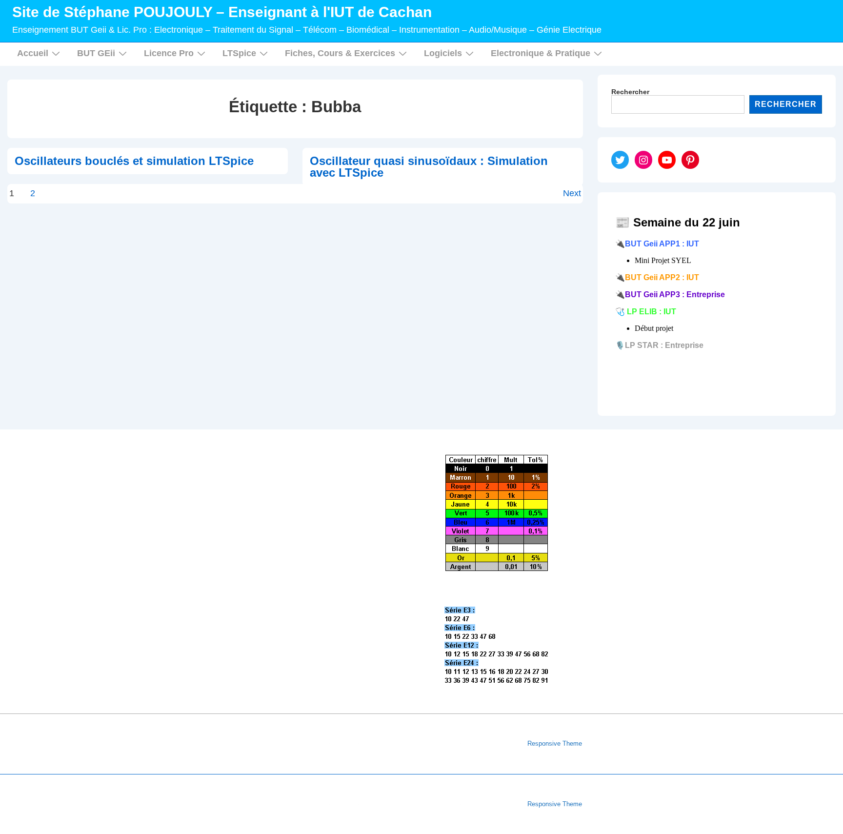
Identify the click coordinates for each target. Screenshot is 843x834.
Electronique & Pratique (540, 53)
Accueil (32, 53)
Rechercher (630, 92)
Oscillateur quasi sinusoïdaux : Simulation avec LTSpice (429, 166)
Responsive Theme (554, 743)
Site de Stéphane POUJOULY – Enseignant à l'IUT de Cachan (222, 12)
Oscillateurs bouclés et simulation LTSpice (134, 160)
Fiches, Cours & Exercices (340, 53)
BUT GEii (96, 53)
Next (572, 193)
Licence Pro (169, 53)
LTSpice (239, 53)
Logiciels (443, 53)
